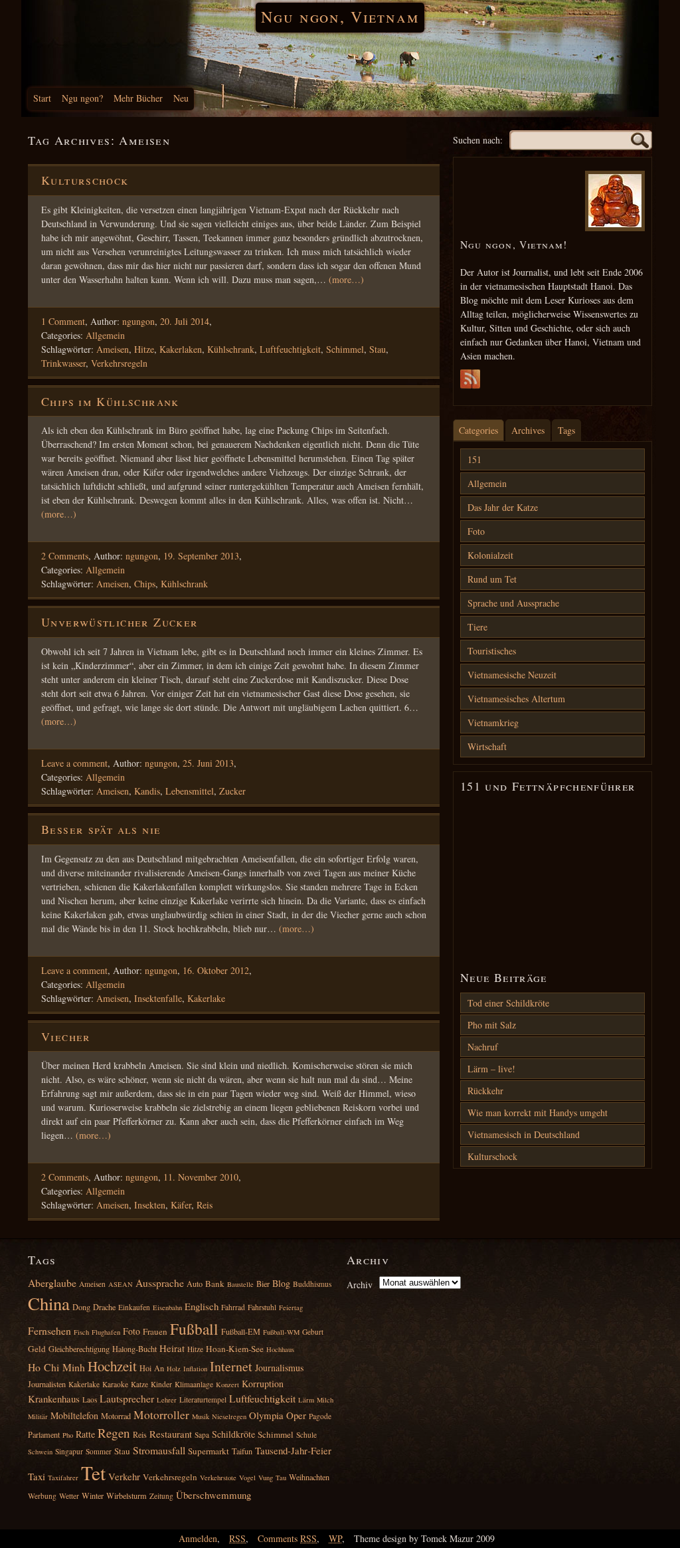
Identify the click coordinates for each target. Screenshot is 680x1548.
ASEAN (120, 1284)
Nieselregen (229, 1416)
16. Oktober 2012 (216, 970)
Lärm (306, 1399)
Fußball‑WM (281, 1332)
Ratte (85, 1434)
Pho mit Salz (492, 1024)
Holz (174, 1368)
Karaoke (115, 1384)
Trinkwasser (63, 363)
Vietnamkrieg (493, 722)
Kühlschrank (230, 349)
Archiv (360, 1284)
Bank (214, 1284)
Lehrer (167, 1399)
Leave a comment (74, 763)
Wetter (69, 1496)
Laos (89, 1399)
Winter (93, 1495)
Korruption (263, 1383)
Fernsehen (49, 1330)
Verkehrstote (218, 1477)
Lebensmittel (189, 791)
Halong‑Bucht (134, 1348)
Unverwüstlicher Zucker (119, 622)
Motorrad (116, 1415)
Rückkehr (485, 1090)
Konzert (227, 1384)
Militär (38, 1416)
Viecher (66, 1036)
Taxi (36, 1476)
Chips (144, 583)
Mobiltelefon (74, 1415)
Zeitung (161, 1496)
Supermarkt (208, 1451)
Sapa (202, 1435)
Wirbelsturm (126, 1495)
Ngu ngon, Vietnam (339, 16)
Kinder (161, 1384)
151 (474, 459)
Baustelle (240, 1284)
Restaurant (170, 1433)
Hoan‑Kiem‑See (235, 1349)
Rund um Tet (492, 579)
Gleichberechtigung (79, 1348)
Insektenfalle (158, 998)
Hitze (144, 349)
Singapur (69, 1451)
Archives (528, 430)
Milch (325, 1399)
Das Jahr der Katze (503, 507)
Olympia (266, 1415)
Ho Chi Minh (56, 1367)
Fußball (194, 1328)
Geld (37, 1349)
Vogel (247, 1477)
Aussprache (159, 1283)
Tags (566, 430)
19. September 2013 (201, 555)
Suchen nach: (478, 140)
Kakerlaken (180, 349)
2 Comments (64, 555)
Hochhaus (280, 1349)
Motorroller (161, 1414)
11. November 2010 (200, 1177)
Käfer (181, 1205)
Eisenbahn (167, 1307)
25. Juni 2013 (208, 763)
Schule (306, 1435)
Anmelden (198, 1538)
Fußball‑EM (240, 1331)
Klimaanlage (194, 1384)
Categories (478, 430)
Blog (281, 1283)
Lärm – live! (491, 1068)
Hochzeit (112, 1366)
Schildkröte (233, 1434)
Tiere (477, 627)
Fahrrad (233, 1307)
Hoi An (151, 1368)
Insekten (149, 1205)
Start (42, 98)
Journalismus (279, 1367)
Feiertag (291, 1307)
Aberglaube (52, 1283)
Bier (263, 1283)
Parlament (44, 1434)
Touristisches (492, 650)
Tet (93, 1473)
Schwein (40, 1451)
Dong (81, 1307)
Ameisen (112, 349)
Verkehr (124, 1476)
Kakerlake (206, 998)
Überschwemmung (213, 1494)
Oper (296, 1415)
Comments (287, 1538)
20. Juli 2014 (184, 321)
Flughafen (106, 1332)
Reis (204, 1205)
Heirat (172, 1348)
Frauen (155, 1331)
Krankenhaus (54, 1398)
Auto (195, 1283)
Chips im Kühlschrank (110, 401)
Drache (104, 1307)
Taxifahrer (63, 1477)
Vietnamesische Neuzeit (512, 674)
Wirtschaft (487, 746)
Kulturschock (85, 180)
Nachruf (483, 1046)
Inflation (195, 1368)
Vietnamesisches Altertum (516, 698)
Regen (114, 1432)
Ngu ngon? (82, 98)
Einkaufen (134, 1307)
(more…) (346, 279)
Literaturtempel (202, 1399)
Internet (231, 1366)
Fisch (81, 1332)
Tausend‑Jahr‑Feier (293, 1450)
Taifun (242, 1451)
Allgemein (105, 335)
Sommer (99, 1451)
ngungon (138, 321)
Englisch (201, 1306)
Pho (67, 1435)
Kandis (147, 791)
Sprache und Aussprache (513, 603)
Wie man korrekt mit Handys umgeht (538, 1112)
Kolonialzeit (490, 555)
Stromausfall (159, 1450)
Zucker (232, 791)
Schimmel (345, 349)
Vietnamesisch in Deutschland (524, 1134)
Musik (200, 1416)
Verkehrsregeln (119, 363)
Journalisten (47, 1384)
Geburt (312, 1332)
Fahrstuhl (262, 1307)
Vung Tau (272, 1477)
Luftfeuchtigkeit (290, 349)
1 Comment (63, 321)
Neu (181, 98)
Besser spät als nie (101, 829)
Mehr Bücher (138, 98)
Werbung (42, 1496)
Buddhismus (312, 1284)
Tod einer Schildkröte (508, 1003)
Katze (139, 1384)
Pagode (320, 1416)
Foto (476, 531)
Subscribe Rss (470, 382)
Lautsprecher (127, 1398)
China (49, 1303)
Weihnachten (309, 1477)
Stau (377, 349)
